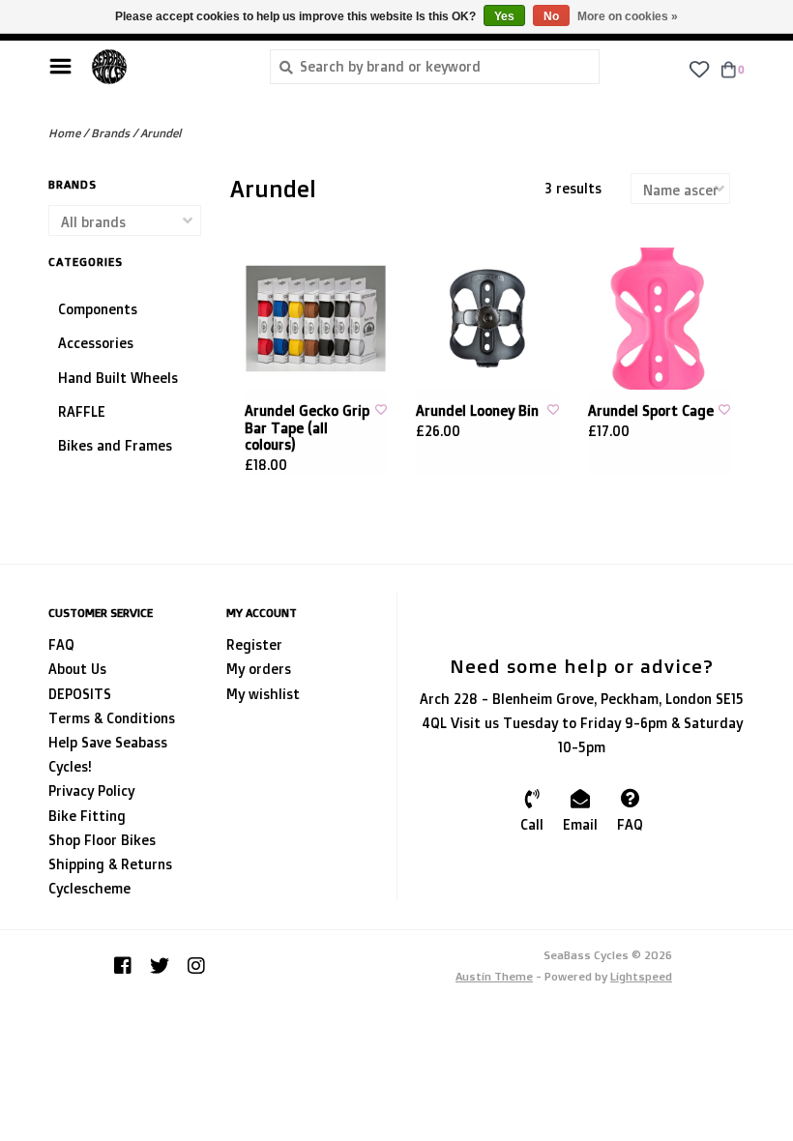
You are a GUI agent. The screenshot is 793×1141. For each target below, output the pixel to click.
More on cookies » (627, 16)
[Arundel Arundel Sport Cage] (659, 319)
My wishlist (263, 694)
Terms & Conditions (111, 718)
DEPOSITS (79, 694)
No (551, 16)
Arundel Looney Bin (477, 410)
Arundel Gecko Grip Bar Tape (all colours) (307, 427)
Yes (504, 16)
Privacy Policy (91, 790)
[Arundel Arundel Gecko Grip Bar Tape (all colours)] (316, 319)
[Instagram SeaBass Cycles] (196, 966)
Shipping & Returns (110, 864)
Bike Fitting (87, 815)
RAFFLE (81, 411)
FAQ (61, 644)
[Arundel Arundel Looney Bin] (487, 319)
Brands (110, 133)
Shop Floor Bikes (102, 840)
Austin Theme (494, 976)
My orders (258, 668)
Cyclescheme (89, 888)
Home (64, 133)
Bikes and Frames (115, 445)
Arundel (160, 133)
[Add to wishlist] (381, 409)
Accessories (95, 343)
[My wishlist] (699, 68)
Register (254, 644)
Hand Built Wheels (118, 377)
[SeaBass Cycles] (166, 66)
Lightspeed (641, 976)
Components (97, 309)
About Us (77, 668)
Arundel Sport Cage (651, 410)
